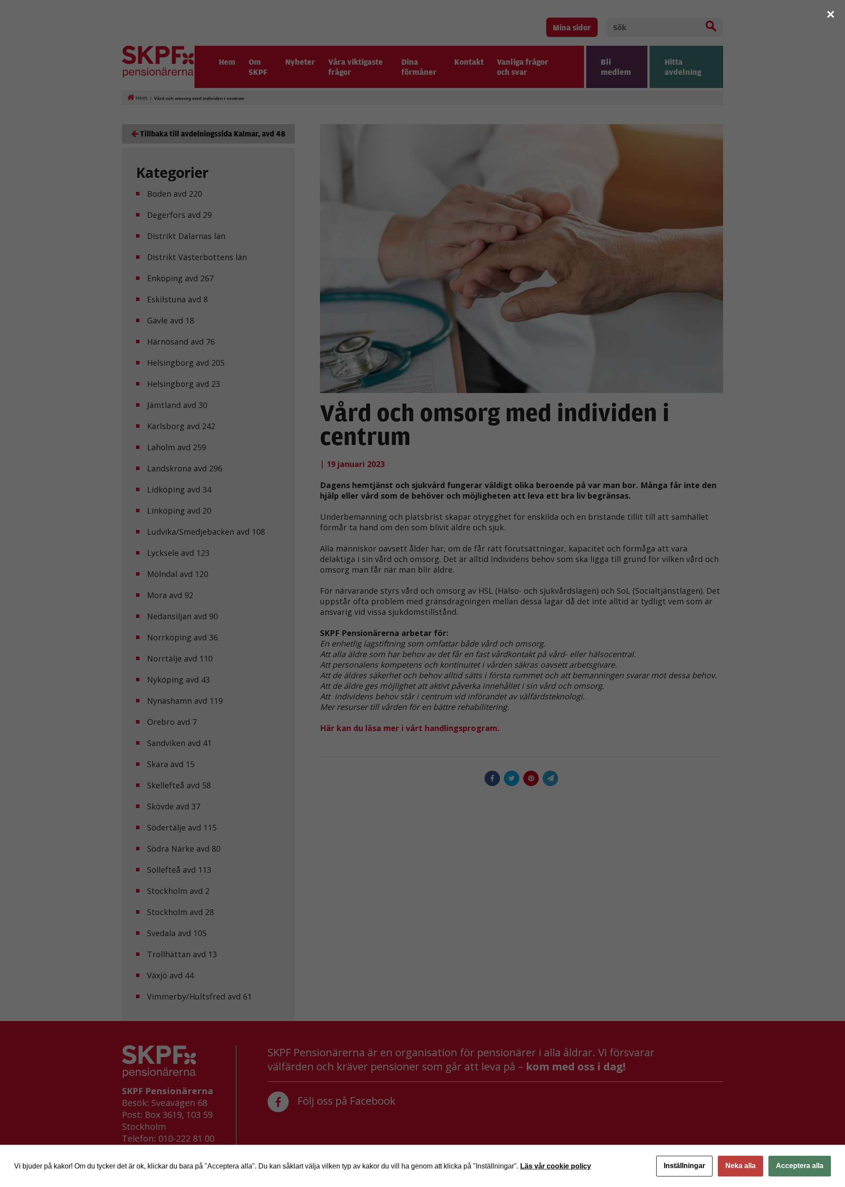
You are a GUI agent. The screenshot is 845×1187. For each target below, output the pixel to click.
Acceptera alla (799, 1165)
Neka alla (740, 1165)
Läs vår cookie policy (555, 1166)
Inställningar (684, 1165)
